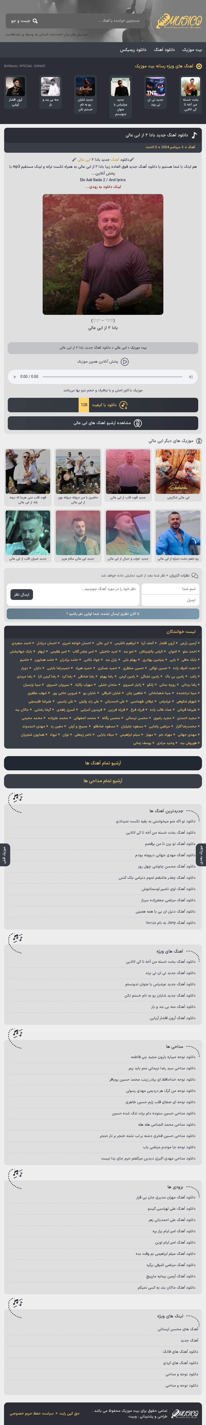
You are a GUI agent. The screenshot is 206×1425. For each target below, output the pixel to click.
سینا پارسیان (32, 685)
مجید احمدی (187, 718)
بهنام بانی (130, 660)
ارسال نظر (21, 594)
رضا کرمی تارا (47, 676)
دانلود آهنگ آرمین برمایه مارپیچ (171, 1276)
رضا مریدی (24, 676)
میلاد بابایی (105, 735)
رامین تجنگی (150, 676)
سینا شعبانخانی (160, 693)
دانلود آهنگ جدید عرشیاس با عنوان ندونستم (160, 984)
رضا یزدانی (189, 685)
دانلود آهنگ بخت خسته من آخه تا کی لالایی (161, 833)
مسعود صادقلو (104, 726)
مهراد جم (165, 735)
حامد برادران (69, 660)
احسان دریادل (47, 643)
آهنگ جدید (189, 1340)
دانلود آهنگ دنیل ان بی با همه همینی (166, 911)
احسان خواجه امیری (76, 643)
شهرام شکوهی (186, 701)
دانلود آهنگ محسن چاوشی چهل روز (167, 866)
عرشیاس (165, 701)
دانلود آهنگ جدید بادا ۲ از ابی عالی (157, 135)
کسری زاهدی (66, 710)
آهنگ (115, 160)
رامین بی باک (174, 676)
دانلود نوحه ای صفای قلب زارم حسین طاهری (161, 1102)
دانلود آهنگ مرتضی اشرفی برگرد (171, 1265)
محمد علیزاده (58, 718)
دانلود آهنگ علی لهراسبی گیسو (172, 1209)
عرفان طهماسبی (141, 701)
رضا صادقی (86, 676)
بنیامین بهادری (153, 660)
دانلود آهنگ (164, 50)
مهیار (149, 735)
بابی (173, 660)
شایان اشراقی (111, 693)
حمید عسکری (107, 668)
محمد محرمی (32, 718)
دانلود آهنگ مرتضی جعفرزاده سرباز (168, 900)
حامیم (24, 660)
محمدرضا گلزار (186, 726)
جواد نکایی (92, 660)
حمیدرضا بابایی (58, 668)
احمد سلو (190, 651)
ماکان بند (22, 710)
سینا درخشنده (186, 693)
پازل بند (111, 660)
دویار (24, 668)
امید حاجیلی (108, 651)
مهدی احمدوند (33, 726)
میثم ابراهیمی (130, 735)
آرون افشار (167, 643)
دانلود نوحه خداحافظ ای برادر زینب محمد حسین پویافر (152, 1080)
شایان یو (89, 693)
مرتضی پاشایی (159, 726)
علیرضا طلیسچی (40, 701)
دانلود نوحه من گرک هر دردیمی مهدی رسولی (161, 1091)
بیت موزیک (192, 50)
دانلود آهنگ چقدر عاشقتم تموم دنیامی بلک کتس (157, 878)
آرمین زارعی (188, 643)
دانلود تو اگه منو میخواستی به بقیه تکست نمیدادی (156, 821)
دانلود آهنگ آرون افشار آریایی (173, 1018)
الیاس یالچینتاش (151, 651)
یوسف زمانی (142, 743)
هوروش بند (188, 743)
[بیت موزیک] (179, 20)
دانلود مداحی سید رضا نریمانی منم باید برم (162, 1068)
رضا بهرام (106, 676)
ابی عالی (84, 160)
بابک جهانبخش (21, 651)
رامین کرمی (127, 676)
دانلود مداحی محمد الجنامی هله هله (167, 1125)
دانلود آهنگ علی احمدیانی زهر (172, 1220)
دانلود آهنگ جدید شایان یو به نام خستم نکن (160, 995)
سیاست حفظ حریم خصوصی (32, 1413)
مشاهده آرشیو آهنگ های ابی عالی (102, 423)
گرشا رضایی (42, 710)
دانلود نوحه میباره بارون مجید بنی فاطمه (163, 1057)
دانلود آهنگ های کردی (180, 1363)
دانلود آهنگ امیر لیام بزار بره (174, 1231)
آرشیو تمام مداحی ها (103, 781)
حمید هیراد (83, 668)
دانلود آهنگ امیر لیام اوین (175, 1242)
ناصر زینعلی (83, 735)
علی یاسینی (65, 701)
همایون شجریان (32, 735)
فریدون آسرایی (91, 710)
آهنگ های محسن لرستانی (178, 1329)
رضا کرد (67, 676)
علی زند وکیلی (89, 701)
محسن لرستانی (137, 718)
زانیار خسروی (132, 685)
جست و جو (20, 21)
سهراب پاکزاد (84, 685)
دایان (37, 668)
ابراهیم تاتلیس (125, 643)
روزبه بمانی (167, 685)
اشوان (172, 651)
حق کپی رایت (69, 1413)
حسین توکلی (158, 668)
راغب (193, 676)
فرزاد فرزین (116, 710)
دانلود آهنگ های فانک (180, 1352)
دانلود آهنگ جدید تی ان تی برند (170, 973)
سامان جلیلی (107, 685)
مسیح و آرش (78, 726)
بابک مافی (189, 660)
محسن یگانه (111, 718)
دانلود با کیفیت (99, 405)
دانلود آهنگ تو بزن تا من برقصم (170, 844)
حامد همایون (44, 660)
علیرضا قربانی (187, 710)
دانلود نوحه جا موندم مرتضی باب (169, 1147)
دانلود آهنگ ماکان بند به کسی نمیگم (167, 1288)
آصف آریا (147, 643)
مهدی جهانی (187, 735)
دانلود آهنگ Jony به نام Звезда (171, 923)
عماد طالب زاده (161, 710)
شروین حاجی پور (65, 693)
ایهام (41, 651)
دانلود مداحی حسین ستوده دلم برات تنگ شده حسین (154, 1113)
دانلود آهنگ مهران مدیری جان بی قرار (166, 1197)
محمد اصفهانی (85, 718)
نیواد (53, 735)
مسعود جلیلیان (132, 726)
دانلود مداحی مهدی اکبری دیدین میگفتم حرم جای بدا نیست (148, 1158)
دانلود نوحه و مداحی (181, 1374)
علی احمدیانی (115, 701)
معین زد (57, 726)
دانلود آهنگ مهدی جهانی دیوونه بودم (165, 855)
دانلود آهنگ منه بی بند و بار (173, 1007)
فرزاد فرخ (137, 710)
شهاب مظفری (37, 693)
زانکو (150, 685)
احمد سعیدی (21, 643)
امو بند (128, 651)
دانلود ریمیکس (133, 50)
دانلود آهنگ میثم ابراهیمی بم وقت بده (166, 1254)
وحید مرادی (165, 743)
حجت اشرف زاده (185, 668)
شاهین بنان (134, 693)
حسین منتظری (133, 668)
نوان (65, 735)
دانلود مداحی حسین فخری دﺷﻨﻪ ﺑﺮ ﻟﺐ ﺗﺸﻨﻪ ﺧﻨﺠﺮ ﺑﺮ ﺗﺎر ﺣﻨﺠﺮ (148, 1136)
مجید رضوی (162, 718)
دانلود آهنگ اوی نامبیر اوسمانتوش (169, 889)
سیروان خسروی (57, 685)
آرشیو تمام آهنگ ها (103, 763)
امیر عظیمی (58, 651)
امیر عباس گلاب (83, 651)
